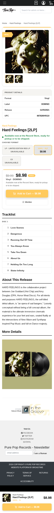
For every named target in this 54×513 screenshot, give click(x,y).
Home (4, 23)
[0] (51, 3)
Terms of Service (27, 474)
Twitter (28, 436)
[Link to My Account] (44, 3)
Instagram (27, 439)
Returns (43, 473)
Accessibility (27, 481)
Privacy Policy (10, 474)
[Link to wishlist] (36, 3)
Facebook (28, 433)
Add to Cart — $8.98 (29, 193)
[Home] (9, 10)
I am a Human (40, 453)
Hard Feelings (15, 23)
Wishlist (28, 202)
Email (28, 442)
